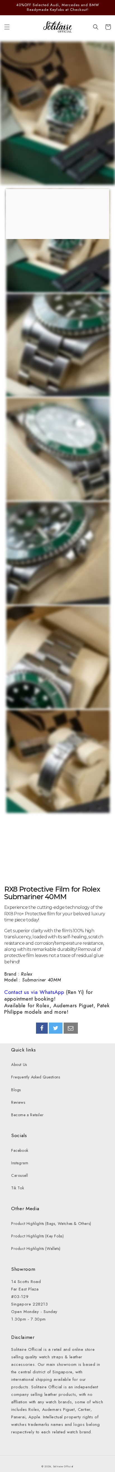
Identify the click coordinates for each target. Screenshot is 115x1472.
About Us (19, 1064)
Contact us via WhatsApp (34, 992)
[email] (71, 1028)
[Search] (96, 27)
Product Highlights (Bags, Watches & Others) (51, 1223)
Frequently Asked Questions (35, 1077)
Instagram (19, 1163)
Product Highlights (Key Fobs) (37, 1236)
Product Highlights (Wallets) (36, 1248)
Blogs (16, 1090)
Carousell (19, 1175)
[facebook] (42, 1028)
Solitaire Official (63, 1466)
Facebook (19, 1150)
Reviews (18, 1102)
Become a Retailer (27, 1115)
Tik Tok (17, 1188)
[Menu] (7, 27)
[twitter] (56, 1028)
